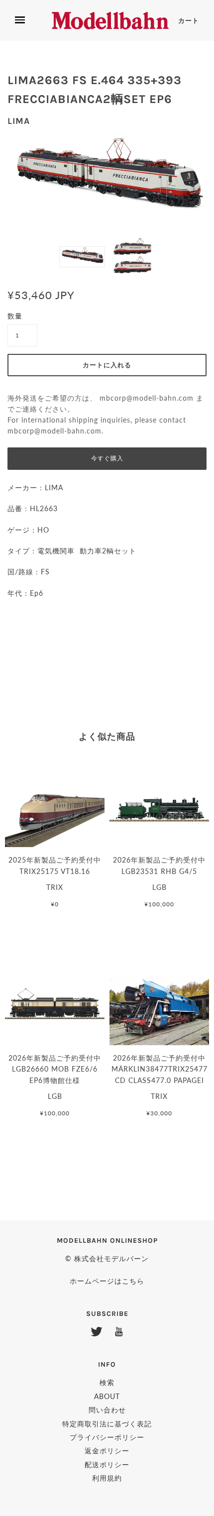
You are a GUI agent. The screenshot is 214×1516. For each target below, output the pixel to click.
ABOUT (107, 1396)
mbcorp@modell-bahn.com (147, 398)
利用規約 (107, 1478)
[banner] (110, 20)
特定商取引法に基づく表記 (107, 1423)
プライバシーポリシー (107, 1437)
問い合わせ (107, 1410)
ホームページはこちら (107, 1281)
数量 (14, 316)
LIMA (18, 120)
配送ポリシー (107, 1464)
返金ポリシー (107, 1450)
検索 (107, 1382)
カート (188, 20)
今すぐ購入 (107, 458)
